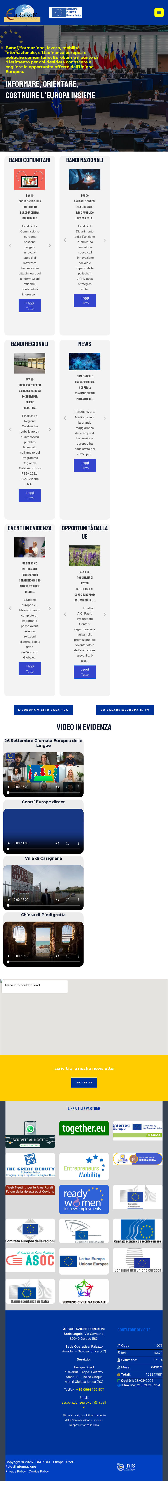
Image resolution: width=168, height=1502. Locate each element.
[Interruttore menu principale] (159, 12)
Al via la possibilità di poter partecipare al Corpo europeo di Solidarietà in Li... (84, 586)
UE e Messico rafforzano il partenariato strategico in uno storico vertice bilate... (29, 578)
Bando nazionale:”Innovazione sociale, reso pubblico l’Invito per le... (85, 207)
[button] (10, 245)
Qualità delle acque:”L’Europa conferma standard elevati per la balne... (85, 387)
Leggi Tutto (30, 305)
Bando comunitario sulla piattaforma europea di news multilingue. (30, 207)
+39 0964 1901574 (89, 1390)
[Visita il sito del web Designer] (126, 1467)
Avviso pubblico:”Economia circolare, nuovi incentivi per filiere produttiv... (30, 394)
